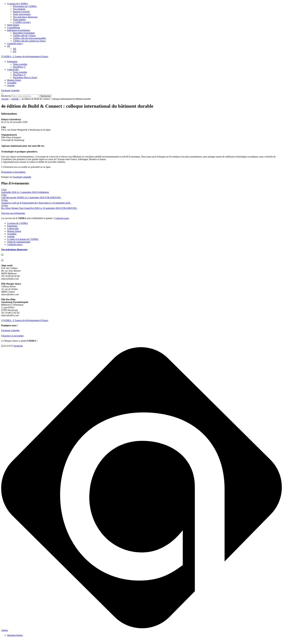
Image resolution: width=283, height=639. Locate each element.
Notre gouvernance (22, 14)
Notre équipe (13, 25)
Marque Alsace (14, 80)
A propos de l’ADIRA (17, 3)
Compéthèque (13, 27)
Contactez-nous (61, 218)
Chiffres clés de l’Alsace (24, 35)
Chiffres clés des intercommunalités (29, 38)
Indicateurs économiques (18, 30)
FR (8, 46)
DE (14, 49)
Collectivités (13, 69)
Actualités (11, 83)
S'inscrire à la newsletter (12, 335)
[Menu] (2, 93)
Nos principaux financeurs (25, 17)
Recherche (6, 96)
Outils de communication (18, 242)
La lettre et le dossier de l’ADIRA (23, 239)
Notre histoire (19, 19)
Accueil (4, 99)
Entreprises (12, 61)
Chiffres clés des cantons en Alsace (29, 41)
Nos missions (19, 9)
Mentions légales (15, 635)
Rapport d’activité (21, 11)
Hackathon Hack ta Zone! (25, 77)
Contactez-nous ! (15, 43)
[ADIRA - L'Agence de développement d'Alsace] (24, 56)
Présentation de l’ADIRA (25, 6)
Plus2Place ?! (19, 67)
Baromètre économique (24, 33)
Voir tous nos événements (13, 213)
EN (14, 51)
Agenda (10, 85)
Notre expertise (20, 64)
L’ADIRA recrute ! (22, 22)
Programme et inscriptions (13, 172)
